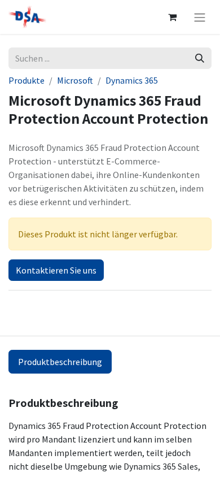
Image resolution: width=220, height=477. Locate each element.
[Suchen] (200, 58)
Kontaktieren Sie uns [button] (56, 270)
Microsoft (75, 80)
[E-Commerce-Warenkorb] (172, 17)
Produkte (26, 80)
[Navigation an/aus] (200, 17)
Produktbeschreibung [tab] (60, 361)
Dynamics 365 (131, 80)
